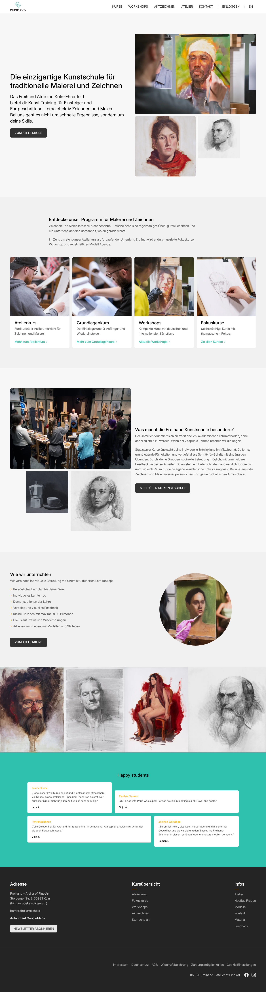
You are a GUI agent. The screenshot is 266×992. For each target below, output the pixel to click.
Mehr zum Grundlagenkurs (96, 342)
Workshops (139, 907)
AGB (155, 964)
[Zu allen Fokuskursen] (226, 287)
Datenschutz (140, 964)
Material (240, 919)
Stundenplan (141, 919)
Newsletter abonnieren (34, 928)
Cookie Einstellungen (241, 964)
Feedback (241, 926)
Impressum (120, 964)
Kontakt (240, 913)
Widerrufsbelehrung (174, 964)
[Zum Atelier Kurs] (39, 287)
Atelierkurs (139, 894)
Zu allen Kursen (212, 342)
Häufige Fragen (245, 900)
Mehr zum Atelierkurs (29, 342)
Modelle (240, 907)
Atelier (239, 894)
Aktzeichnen (140, 913)
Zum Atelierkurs (28, 133)
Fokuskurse (140, 900)
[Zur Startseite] (18, 6)
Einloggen (231, 6)
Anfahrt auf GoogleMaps (27, 918)
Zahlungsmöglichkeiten (207, 964)
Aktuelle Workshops (153, 342)
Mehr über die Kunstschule (163, 488)
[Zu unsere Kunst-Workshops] (164, 287)
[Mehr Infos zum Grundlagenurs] (102, 287)
